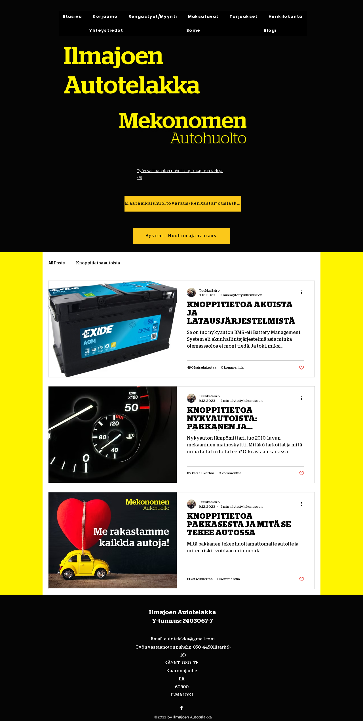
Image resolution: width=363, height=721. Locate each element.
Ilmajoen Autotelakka (182, 612)
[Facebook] (181, 708)
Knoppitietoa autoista (98, 263)
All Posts (56, 263)
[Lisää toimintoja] (303, 292)
